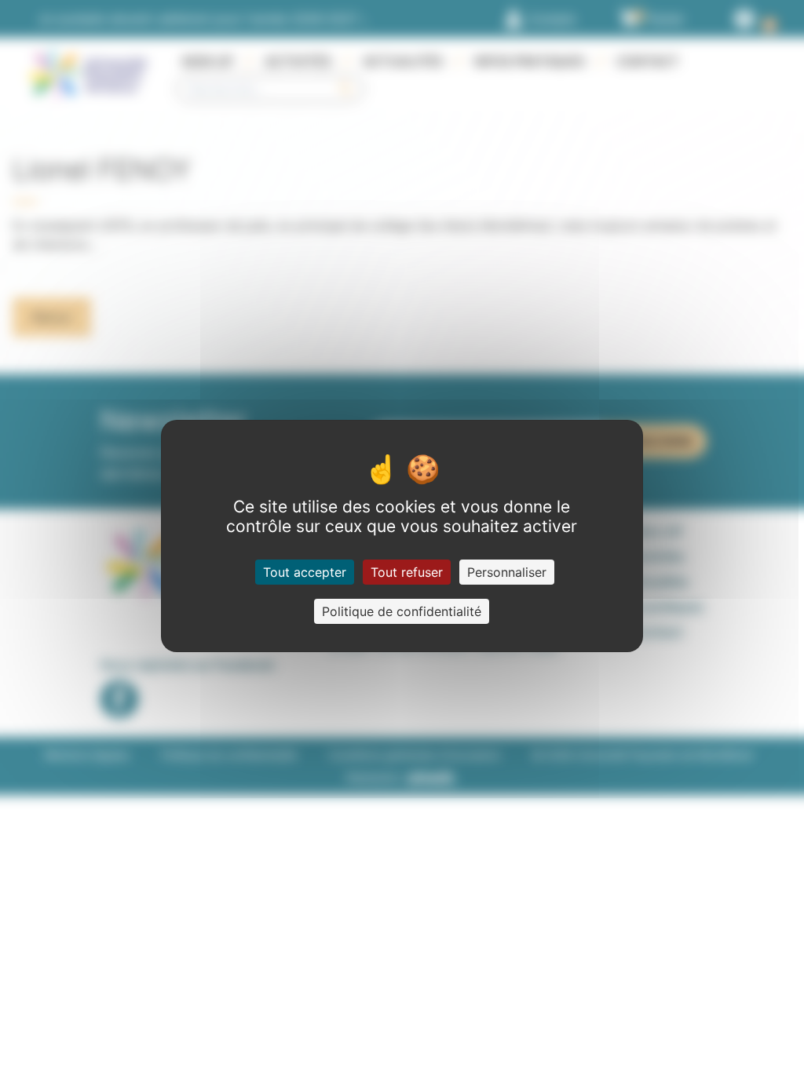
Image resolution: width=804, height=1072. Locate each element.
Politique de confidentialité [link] (401, 611)
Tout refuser (407, 572)
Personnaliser (506, 572)
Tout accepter (304, 572)
